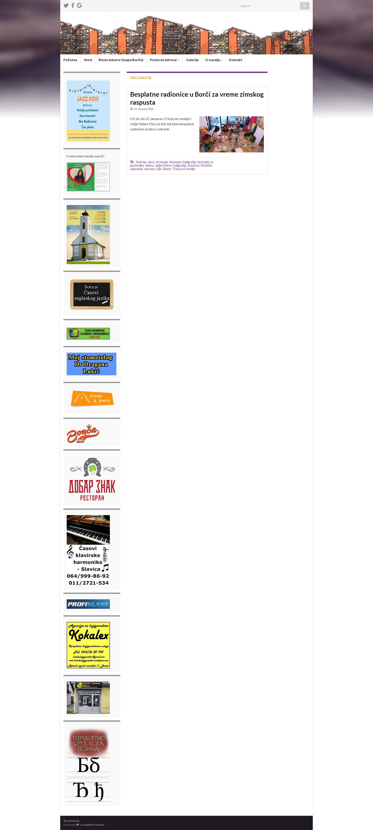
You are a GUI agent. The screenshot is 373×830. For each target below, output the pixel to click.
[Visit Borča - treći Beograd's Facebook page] (72, 5)
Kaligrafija (179, 165)
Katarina (193, 165)
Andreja (141, 162)
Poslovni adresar (164, 60)
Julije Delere (163, 165)
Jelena (149, 165)
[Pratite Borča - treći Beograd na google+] (79, 5)
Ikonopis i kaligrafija (182, 162)
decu (151, 162)
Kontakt (235, 60)
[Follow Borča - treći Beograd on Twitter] (66, 5)
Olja (158, 169)
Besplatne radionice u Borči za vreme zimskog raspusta (197, 98)
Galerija (192, 60)
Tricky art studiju (183, 169)
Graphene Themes (93, 824)
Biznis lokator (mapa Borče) (121, 60)
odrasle (149, 169)
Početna (70, 60)
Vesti (88, 60)
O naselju (213, 60)
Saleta (167, 169)
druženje (162, 162)
